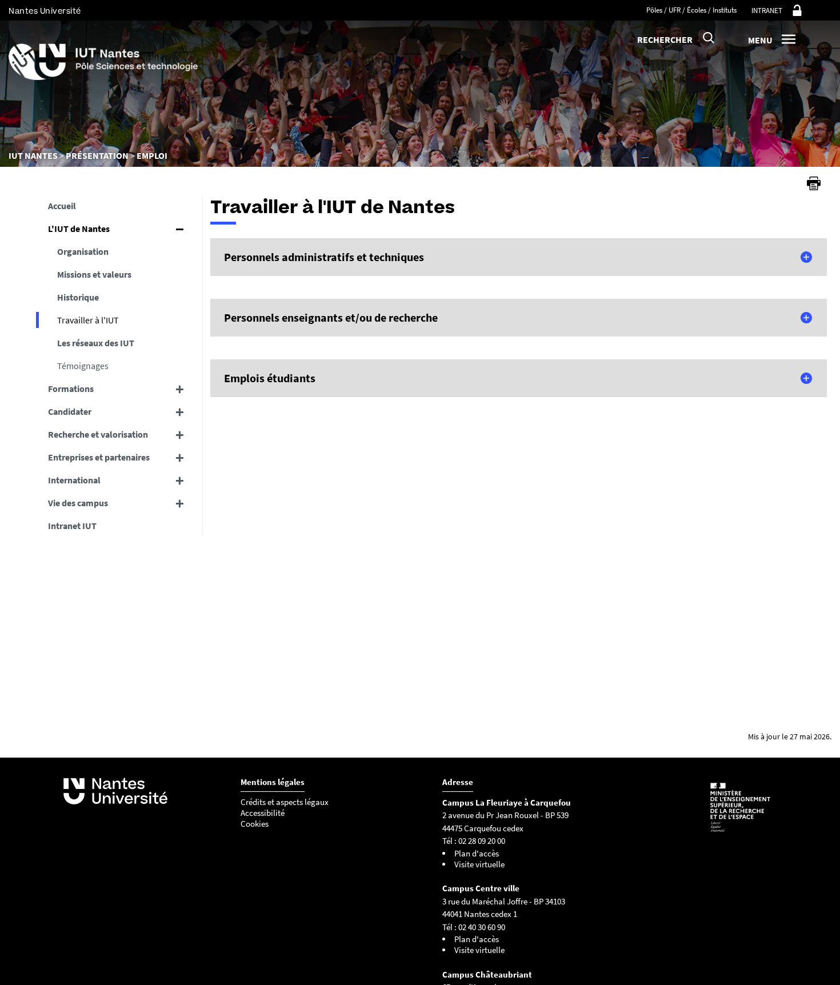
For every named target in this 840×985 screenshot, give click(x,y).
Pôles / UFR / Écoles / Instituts (691, 10)
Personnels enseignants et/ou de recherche (331, 317)
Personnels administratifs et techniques (324, 257)
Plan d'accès (476, 853)
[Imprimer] (814, 183)
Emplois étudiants (269, 378)
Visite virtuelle (479, 864)
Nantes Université (45, 11)
